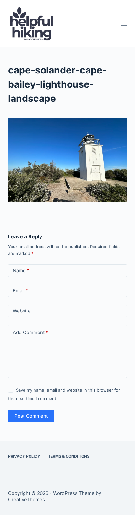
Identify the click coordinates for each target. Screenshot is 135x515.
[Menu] (124, 24)
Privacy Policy (24, 456)
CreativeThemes (26, 499)
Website (22, 311)
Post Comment (31, 416)
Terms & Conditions (68, 456)
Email (20, 291)
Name (21, 271)
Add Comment (30, 332)
